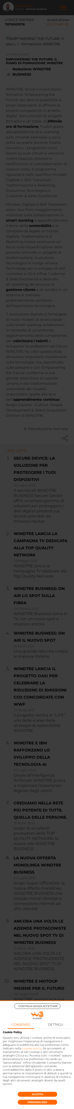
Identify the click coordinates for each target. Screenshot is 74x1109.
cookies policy (31, 1048)
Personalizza (37, 1102)
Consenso (21, 1024)
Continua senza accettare (38, 1006)
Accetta (37, 1094)
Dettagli (55, 1024)
